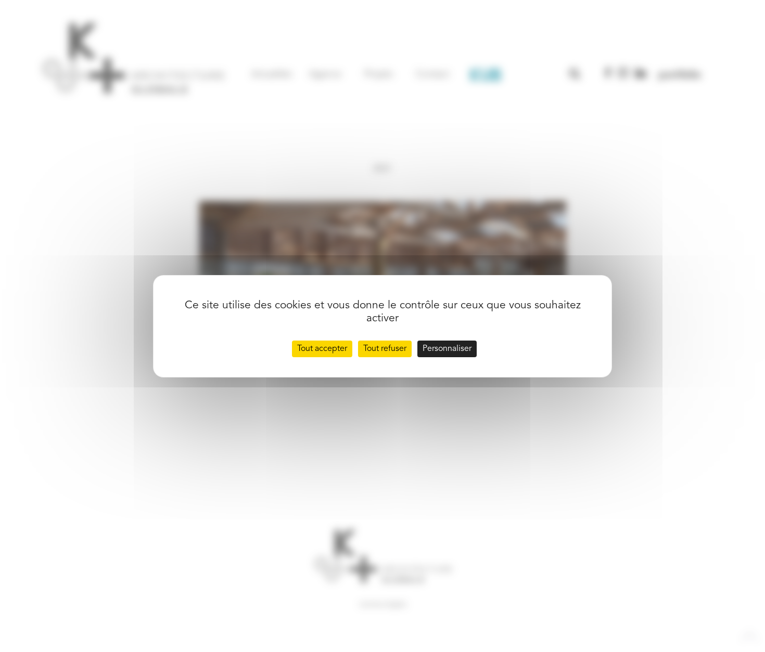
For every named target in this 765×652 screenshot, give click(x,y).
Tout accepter (322, 349)
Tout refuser (384, 349)
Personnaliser (447, 349)
